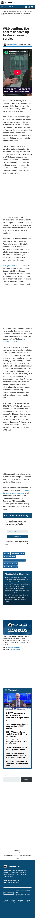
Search (6, 775)
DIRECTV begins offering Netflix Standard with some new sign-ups (16, 734)
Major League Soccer (9, 556)
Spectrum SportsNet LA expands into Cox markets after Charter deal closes (16, 756)
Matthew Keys (13, 44)
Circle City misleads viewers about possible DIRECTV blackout (17, 726)
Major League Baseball (18, 553)
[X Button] (9, 630)
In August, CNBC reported (13, 266)
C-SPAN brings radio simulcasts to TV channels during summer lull (17, 716)
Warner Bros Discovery (10, 567)
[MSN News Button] (22, 630)
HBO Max (6, 553)
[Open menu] (32, 2)
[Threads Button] (19, 630)
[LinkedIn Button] (12, 630)
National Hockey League (10, 563)
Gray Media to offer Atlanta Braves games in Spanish (16, 749)
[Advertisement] (17, 195)
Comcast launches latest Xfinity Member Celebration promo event (16, 742)
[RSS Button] (25, 630)
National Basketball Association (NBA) (14, 560)
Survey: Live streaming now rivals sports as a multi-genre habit (17, 763)
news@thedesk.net (14, 647)
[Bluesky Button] (15, 630)
